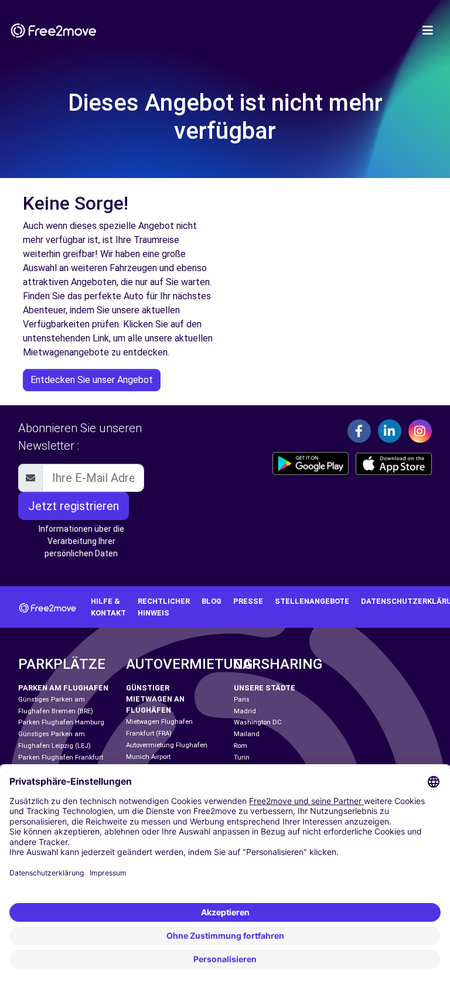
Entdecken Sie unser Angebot (91, 379)
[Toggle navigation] (428, 30)
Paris (242, 699)
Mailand (247, 734)
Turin (242, 757)
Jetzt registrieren (73, 506)
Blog (211, 601)
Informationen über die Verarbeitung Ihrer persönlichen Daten (81, 541)
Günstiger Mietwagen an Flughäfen (155, 698)
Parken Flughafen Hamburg (61, 722)
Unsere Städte (264, 687)
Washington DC (258, 722)
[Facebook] (359, 431)
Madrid (245, 711)
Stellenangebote (312, 601)
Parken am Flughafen (63, 687)
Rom (240, 746)
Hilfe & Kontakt (108, 607)
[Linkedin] (389, 431)
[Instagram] (420, 431)
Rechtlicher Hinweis (164, 607)
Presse (248, 601)
